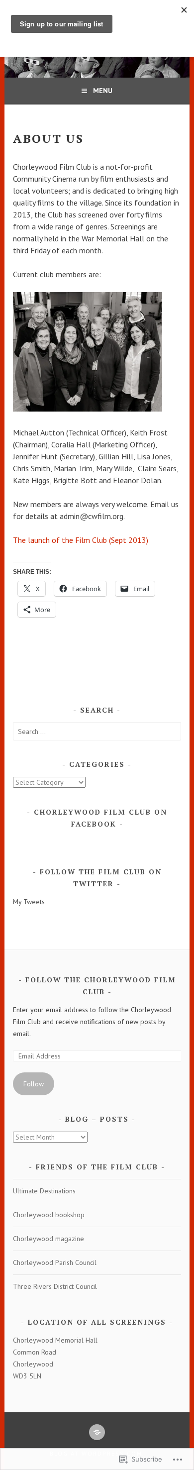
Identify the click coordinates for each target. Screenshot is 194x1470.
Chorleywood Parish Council (55, 1262)
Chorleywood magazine (48, 1238)
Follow (33, 1083)
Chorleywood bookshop (49, 1214)
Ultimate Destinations (44, 1190)
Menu (102, 90)
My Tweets (29, 901)
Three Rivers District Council (55, 1286)
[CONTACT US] (97, 1432)
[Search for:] (97, 731)
